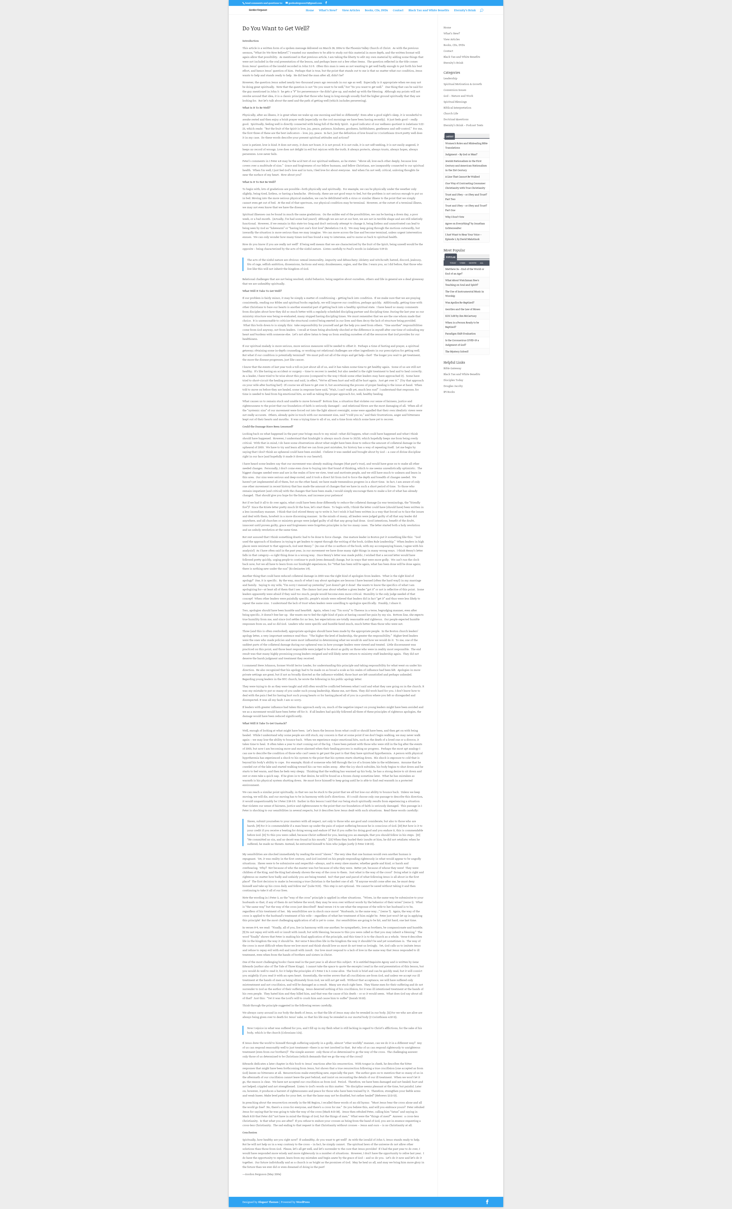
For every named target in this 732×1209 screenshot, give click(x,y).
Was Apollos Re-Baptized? (459, 302)
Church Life (451, 113)
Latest (449, 136)
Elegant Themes (268, 1202)
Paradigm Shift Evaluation (460, 333)
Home (310, 10)
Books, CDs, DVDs (376, 10)
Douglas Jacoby (453, 386)
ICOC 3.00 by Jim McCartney (461, 316)
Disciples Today (453, 380)
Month (472, 262)
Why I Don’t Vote (454, 216)
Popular (451, 257)
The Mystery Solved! (457, 351)
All (481, 262)
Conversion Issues (455, 90)
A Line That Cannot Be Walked (462, 176)
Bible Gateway (452, 368)
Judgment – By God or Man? (461, 154)
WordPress (303, 1202)
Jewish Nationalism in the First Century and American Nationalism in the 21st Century (466, 165)
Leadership (450, 78)
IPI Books (449, 392)
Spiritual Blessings (455, 102)
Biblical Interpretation (457, 108)
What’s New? (328, 10)
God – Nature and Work (458, 96)
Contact (398, 10)
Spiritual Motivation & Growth (463, 84)
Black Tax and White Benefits (429, 10)
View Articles (351, 10)
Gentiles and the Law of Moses (462, 309)
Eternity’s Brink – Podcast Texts (463, 125)
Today (453, 262)
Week (462, 262)
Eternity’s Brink (465, 10)
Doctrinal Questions (456, 119)
